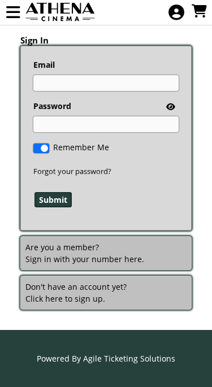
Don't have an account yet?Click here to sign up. (76, 292)
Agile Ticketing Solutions (129, 358)
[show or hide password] (170, 106)
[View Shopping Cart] (199, 11)
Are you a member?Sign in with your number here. (84, 253)
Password (52, 106)
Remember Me (81, 147)
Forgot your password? (72, 171)
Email (44, 64)
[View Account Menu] (176, 12)
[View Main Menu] (13, 12)
